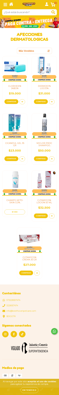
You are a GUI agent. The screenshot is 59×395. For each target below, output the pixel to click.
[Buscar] (53, 12)
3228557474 (12, 305)
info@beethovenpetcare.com (21, 311)
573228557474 (13, 300)
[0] (53, 5)
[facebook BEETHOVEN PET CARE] (14, 334)
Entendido (29, 390)
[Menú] (5, 4)
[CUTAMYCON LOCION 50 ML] (52, 215)
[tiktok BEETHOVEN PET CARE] (22, 334)
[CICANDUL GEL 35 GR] (22, 158)
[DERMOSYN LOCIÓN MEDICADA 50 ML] (52, 101)
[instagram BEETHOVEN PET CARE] (5, 334)
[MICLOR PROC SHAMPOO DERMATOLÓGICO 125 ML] (52, 158)
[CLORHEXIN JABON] (22, 101)
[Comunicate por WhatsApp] (54, 331)
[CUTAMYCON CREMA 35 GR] (37, 273)
